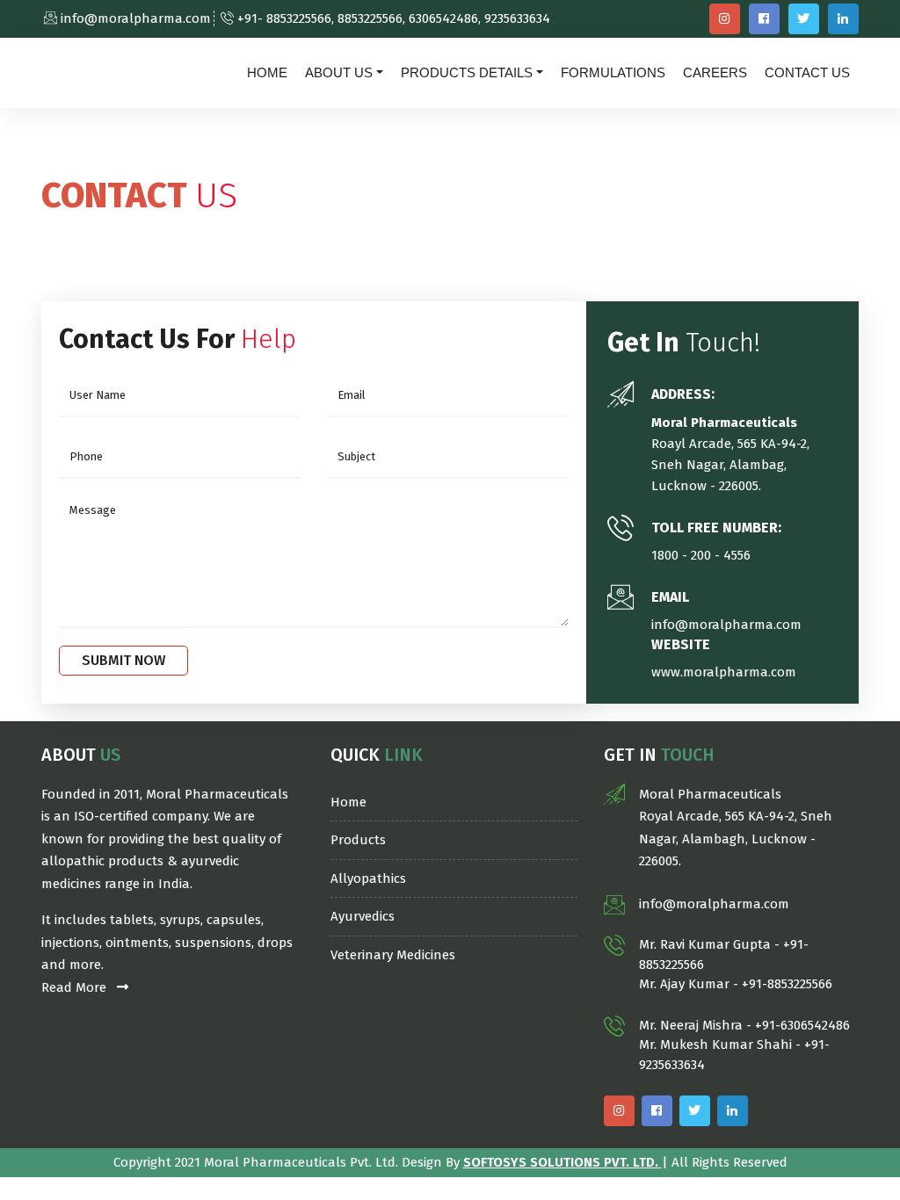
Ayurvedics (362, 916)
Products (358, 840)
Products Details (467, 72)
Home (267, 72)
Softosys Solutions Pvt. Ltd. (562, 1162)
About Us (339, 72)
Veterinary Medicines (392, 955)
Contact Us (807, 72)
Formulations (613, 72)
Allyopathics (368, 878)
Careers (715, 72)
